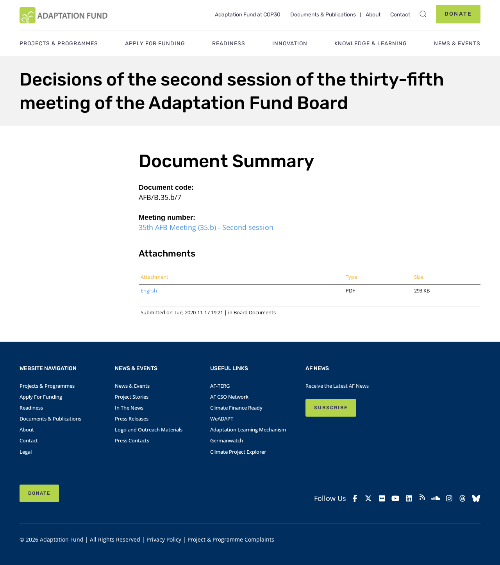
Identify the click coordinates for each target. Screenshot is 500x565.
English (149, 290)
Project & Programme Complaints (231, 539)
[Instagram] (449, 498)
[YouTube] (395, 498)
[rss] (422, 498)
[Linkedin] (408, 498)
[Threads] (462, 498)
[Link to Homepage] (63, 15)
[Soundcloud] (435, 498)
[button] (423, 14)
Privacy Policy (163, 539)
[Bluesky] (476, 498)
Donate (458, 14)
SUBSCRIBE (331, 407)
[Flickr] (382, 498)
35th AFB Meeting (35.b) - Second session (206, 227)
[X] (368, 498)
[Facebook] (355, 498)
